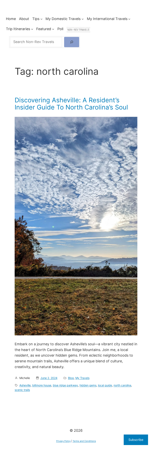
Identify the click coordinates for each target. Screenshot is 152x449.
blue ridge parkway (65, 385)
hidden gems (88, 385)
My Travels (82, 378)
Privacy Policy (63, 441)
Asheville (25, 385)
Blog (71, 378)
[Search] (71, 42)
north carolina (122, 385)
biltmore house (41, 385)
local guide (105, 385)
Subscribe (135, 440)
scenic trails (22, 389)
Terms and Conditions (84, 441)
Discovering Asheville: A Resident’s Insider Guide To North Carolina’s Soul (71, 104)
